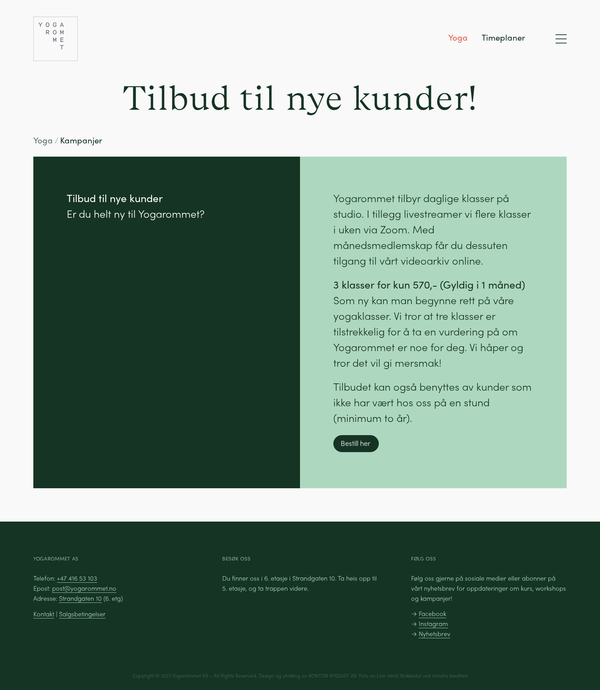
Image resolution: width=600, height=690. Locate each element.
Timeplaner (503, 37)
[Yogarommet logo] (99, 39)
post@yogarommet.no (84, 588)
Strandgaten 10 (80, 598)
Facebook (432, 613)
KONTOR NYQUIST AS (333, 675)
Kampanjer (81, 140)
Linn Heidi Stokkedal (399, 675)
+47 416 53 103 (77, 578)
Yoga (458, 37)
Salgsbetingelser (82, 613)
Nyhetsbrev (434, 633)
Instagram (433, 623)
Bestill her (355, 443)
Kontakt (43, 613)
